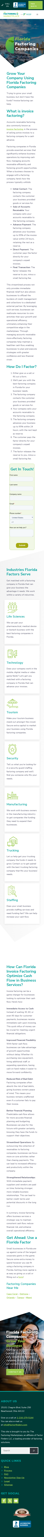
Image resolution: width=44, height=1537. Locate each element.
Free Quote (34, 5)
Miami (29, 1297)
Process (8, 1470)
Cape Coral (12, 1294)
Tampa (20, 1297)
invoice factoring (15, 129)
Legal (7, 1481)
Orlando (11, 1297)
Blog (6, 1467)
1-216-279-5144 (25, 1417)
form (24, 376)
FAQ (6, 1474)
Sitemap (8, 1484)
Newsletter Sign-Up (14, 1477)
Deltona (24, 1294)
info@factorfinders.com (15, 1424)
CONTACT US (15, 1372)
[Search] (34, 1450)
